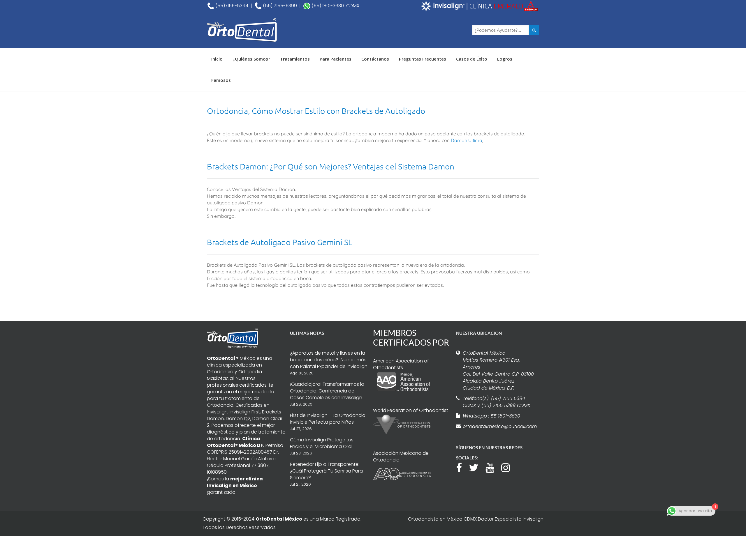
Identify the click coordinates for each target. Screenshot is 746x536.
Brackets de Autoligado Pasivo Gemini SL (279, 242)
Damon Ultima (466, 140)
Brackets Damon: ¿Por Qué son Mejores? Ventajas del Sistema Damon (330, 166)
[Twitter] (476, 467)
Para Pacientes (335, 59)
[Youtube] (492, 467)
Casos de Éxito (471, 59)
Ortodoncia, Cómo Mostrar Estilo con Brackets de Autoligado (316, 111)
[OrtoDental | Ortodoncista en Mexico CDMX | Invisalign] (262, 30)
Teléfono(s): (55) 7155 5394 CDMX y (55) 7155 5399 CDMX (496, 402)
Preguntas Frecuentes (422, 59)
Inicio (217, 59)
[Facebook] (462, 467)
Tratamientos (295, 59)
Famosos (221, 80)
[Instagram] (508, 467)
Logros (504, 59)
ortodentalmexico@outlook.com (499, 426)
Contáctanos (375, 59)
